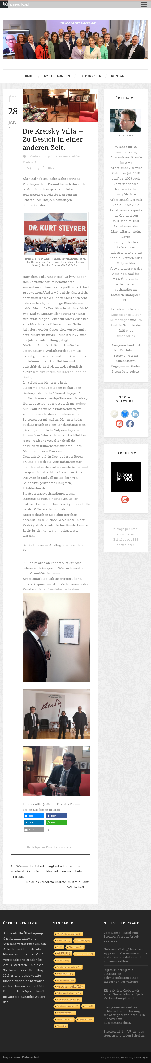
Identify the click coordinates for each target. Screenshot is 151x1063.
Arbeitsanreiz (65, 974)
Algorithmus (75, 947)
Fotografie (90, 76)
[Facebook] (130, 424)
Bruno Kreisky (69, 156)
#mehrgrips (126, 336)
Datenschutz (31, 1057)
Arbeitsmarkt (70, 986)
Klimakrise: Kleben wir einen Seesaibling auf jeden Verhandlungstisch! (124, 994)
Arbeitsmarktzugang (67, 1006)
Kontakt (118, 76)
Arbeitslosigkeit (65, 980)
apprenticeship (84, 954)
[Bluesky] (125, 414)
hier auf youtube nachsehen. (58, 589)
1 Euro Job (63, 940)
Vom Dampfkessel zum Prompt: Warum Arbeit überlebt (121, 936)
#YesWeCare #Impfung (69, 934)
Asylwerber (85, 1019)
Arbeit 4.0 (63, 960)
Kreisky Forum (33, 162)
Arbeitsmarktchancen (69, 993)
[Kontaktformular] (114, 414)
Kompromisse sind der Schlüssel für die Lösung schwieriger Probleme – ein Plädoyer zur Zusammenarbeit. (124, 1015)
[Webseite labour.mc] (126, 477)
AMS (63, 953)
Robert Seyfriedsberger (134, 1057)
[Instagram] (119, 424)
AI (59, 947)
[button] (34, 815)
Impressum (11, 1057)
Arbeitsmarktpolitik (42, 156)
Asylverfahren (64, 1019)
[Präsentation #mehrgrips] (75, 39)
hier (54, 530)
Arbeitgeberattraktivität (68, 967)
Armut (89, 1006)
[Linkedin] (135, 414)
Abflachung (83, 940)
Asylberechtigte (65, 1013)
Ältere (61, 1026)
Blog (29, 76)
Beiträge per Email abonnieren (50, 847)
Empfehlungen (57, 76)
